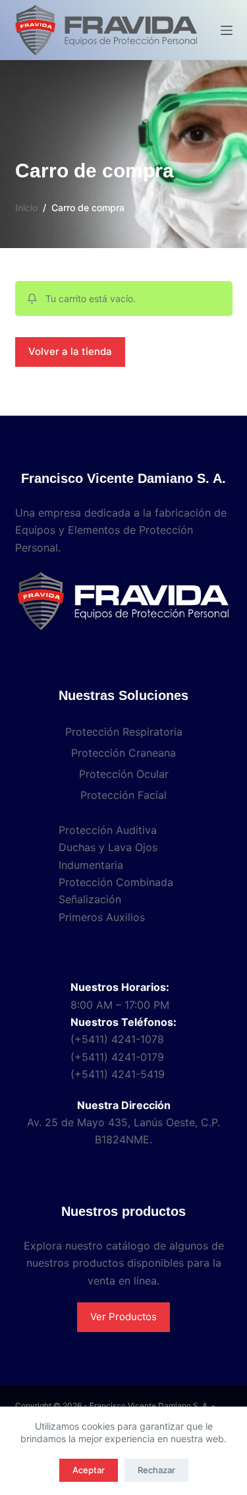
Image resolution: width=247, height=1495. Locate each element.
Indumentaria (91, 865)
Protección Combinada (116, 882)
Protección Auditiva (108, 830)
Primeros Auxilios (102, 917)
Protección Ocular (124, 773)
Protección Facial (123, 795)
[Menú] (227, 30)
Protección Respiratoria (123, 731)
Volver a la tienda (70, 351)
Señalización (90, 899)
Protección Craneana (123, 752)
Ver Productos (123, 1316)
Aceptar (88, 1470)
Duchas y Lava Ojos (108, 847)
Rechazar (156, 1470)
